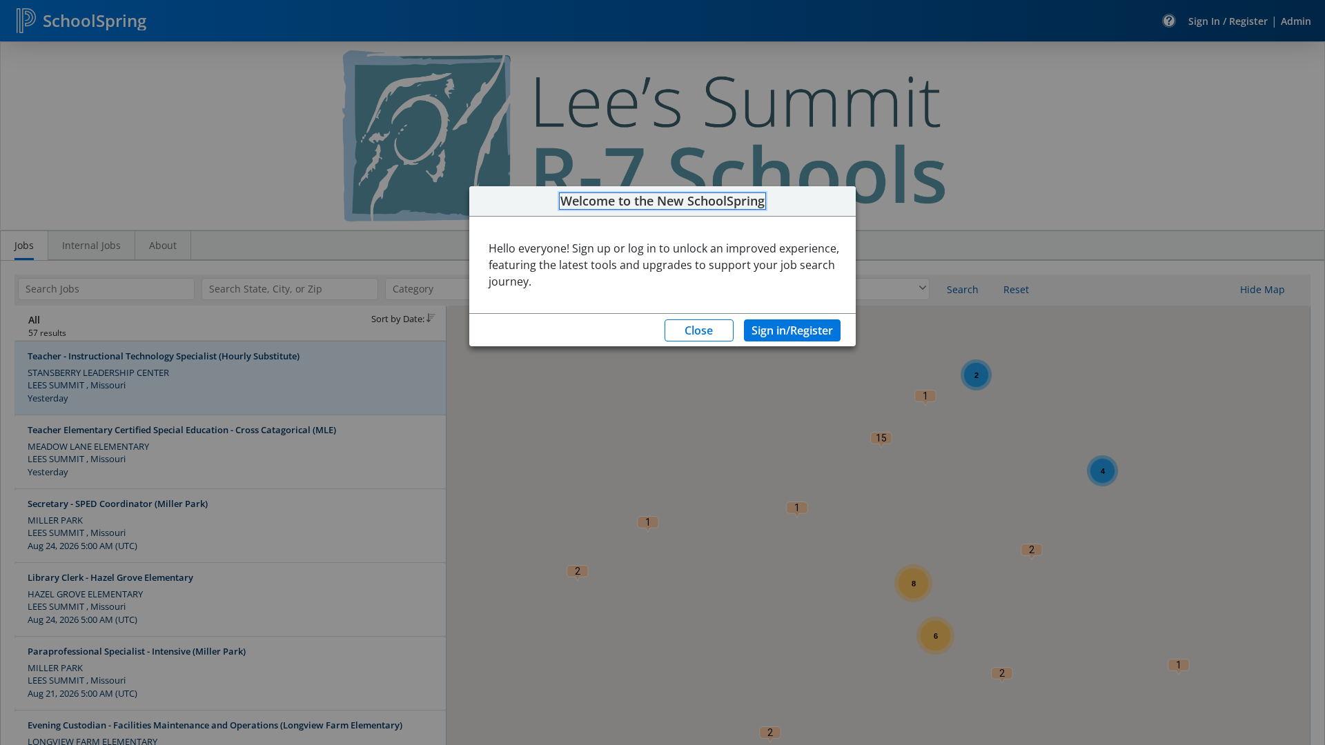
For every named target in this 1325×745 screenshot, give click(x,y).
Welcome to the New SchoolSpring (662, 201)
